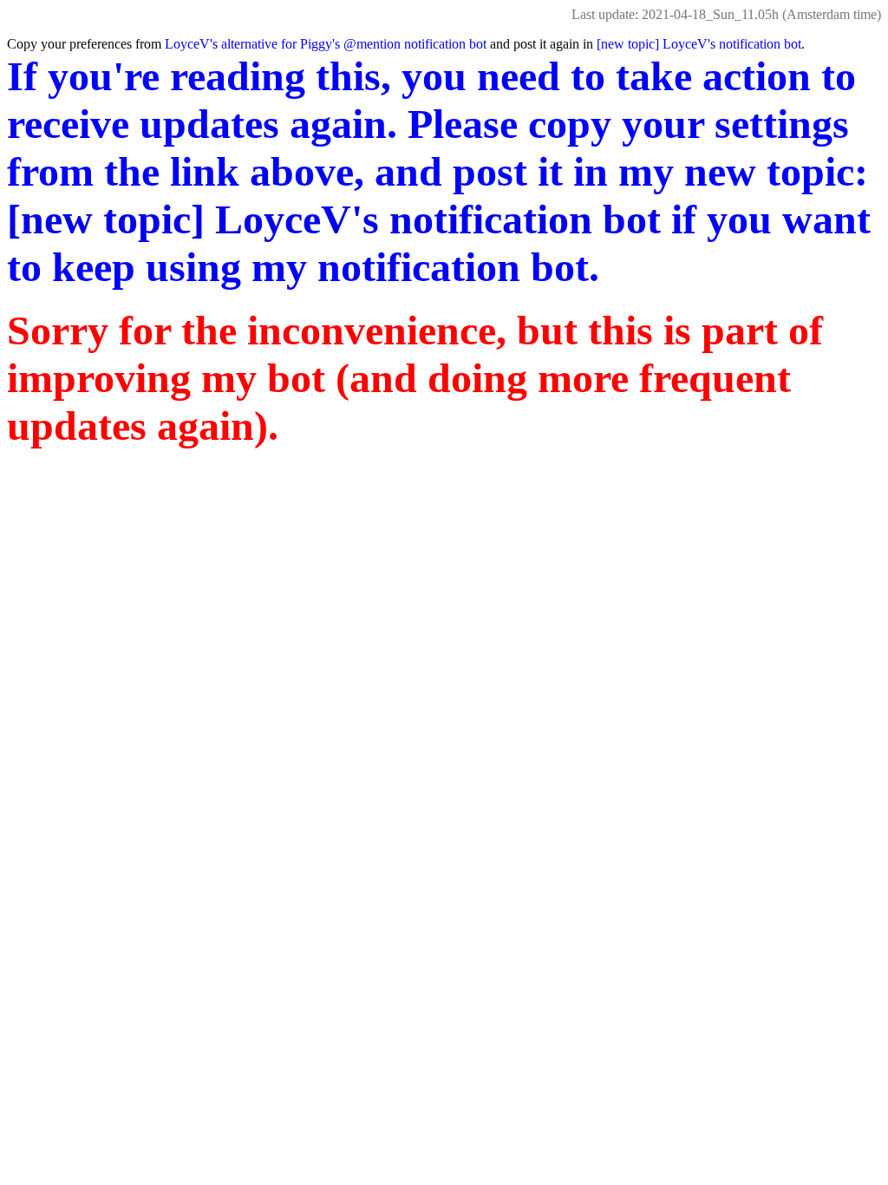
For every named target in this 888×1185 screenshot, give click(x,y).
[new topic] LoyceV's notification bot (699, 43)
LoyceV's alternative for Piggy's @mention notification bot (325, 43)
